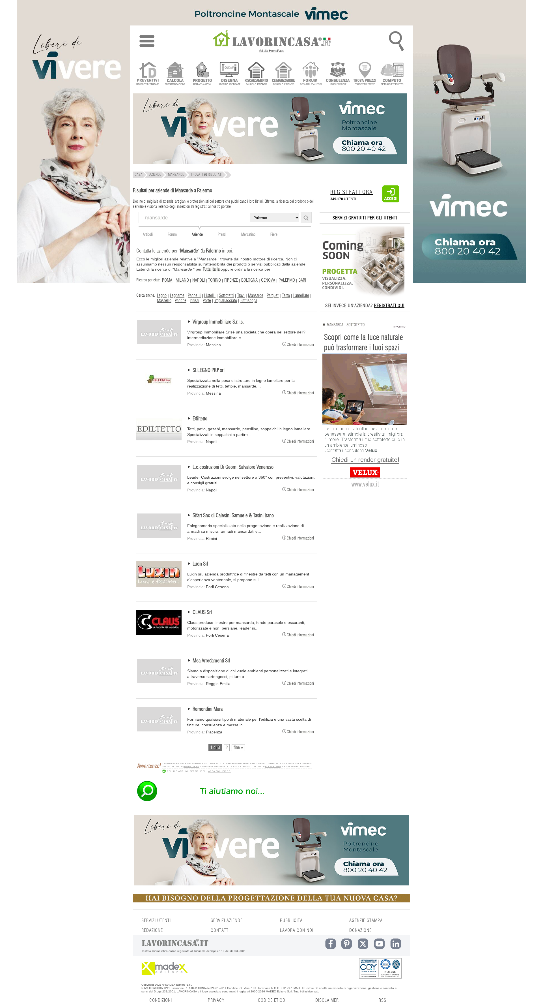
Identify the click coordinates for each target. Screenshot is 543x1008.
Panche (180, 300)
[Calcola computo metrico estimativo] (392, 74)
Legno (162, 295)
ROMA (167, 280)
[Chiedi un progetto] (202, 74)
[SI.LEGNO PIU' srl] (159, 391)
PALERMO (287, 280)
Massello (164, 300)
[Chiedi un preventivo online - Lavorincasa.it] (224, 801)
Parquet (273, 295)
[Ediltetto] (159, 440)
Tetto (286, 295)
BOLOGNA (249, 280)
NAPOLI (198, 280)
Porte (207, 300)
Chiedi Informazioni (300, 344)
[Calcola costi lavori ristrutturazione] (175, 74)
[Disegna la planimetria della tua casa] (229, 74)
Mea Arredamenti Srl (211, 661)
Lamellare (301, 295)
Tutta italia (211, 269)
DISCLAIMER (327, 1000)
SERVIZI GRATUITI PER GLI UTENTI (365, 218)
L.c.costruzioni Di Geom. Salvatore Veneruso (233, 467)
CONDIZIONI (160, 1000)
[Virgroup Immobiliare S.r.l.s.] (159, 343)
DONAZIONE (360, 930)
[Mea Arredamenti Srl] (159, 682)
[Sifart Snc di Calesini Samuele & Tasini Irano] (159, 537)
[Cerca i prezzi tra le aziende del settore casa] (365, 74)
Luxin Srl (200, 564)
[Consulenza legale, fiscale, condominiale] (338, 74)
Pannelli (194, 295)
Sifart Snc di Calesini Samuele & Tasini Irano (233, 515)
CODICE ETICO (271, 1000)
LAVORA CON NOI (296, 930)
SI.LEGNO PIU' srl (209, 370)
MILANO (182, 280)
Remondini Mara (208, 709)
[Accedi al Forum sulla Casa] (310, 74)
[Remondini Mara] (159, 730)
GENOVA (268, 280)
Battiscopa (248, 300)
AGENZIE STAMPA (366, 920)
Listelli (210, 295)
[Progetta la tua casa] (271, 901)
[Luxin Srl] (159, 585)
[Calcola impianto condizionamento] (283, 74)
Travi (241, 295)
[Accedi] (390, 201)
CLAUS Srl (202, 612)
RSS (382, 1000)
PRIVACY (216, 1000)
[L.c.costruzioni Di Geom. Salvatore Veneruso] (159, 488)
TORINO (214, 280)
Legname (177, 295)
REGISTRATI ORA (351, 192)
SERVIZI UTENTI (156, 920)
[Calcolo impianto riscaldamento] (256, 74)
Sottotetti (226, 295)
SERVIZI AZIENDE (227, 920)
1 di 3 (215, 747)
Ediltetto (200, 418)
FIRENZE (231, 280)
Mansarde (255, 295)
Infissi (194, 300)
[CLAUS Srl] (159, 634)
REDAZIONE (152, 930)
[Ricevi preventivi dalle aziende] (147, 74)
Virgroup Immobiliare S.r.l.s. (218, 322)
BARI (302, 280)
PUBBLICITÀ (291, 920)
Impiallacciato (225, 300)
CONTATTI (220, 930)
